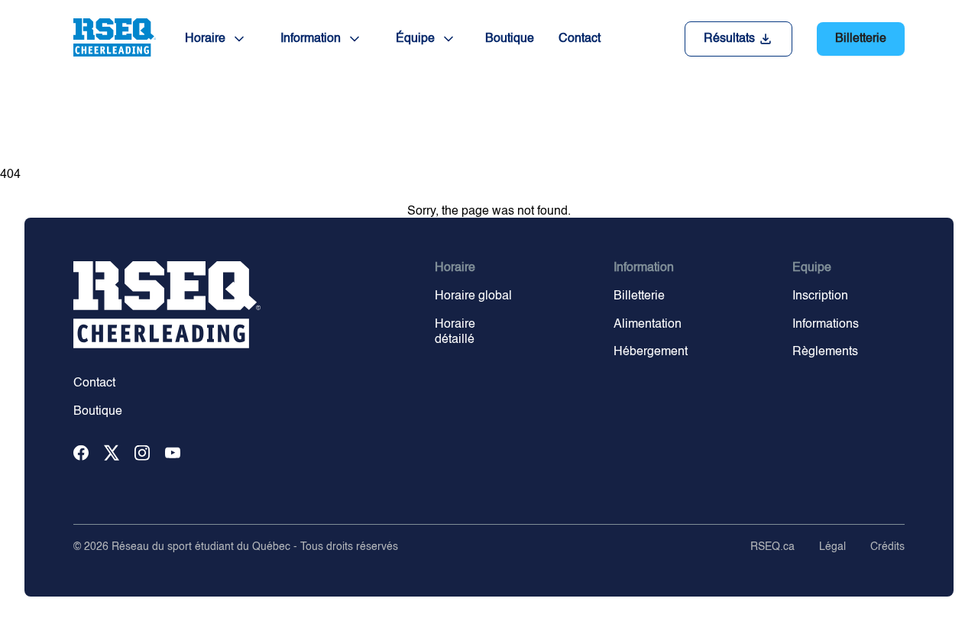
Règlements (825, 352)
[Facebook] (81, 454)
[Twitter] (111, 454)
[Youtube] (172, 454)
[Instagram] (142, 454)
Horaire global (473, 296)
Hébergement (651, 352)
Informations (825, 325)
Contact (580, 39)
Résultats (729, 39)
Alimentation (648, 325)
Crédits (887, 547)
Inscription (820, 296)
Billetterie (860, 39)
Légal (832, 547)
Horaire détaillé (455, 333)
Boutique (509, 39)
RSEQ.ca (772, 547)
